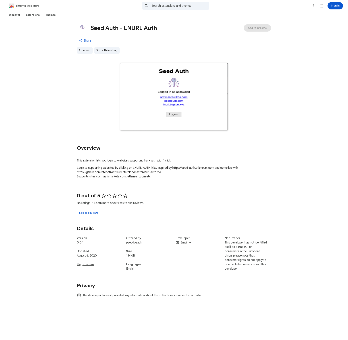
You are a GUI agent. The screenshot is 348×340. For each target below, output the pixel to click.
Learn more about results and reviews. (119, 203)
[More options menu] (313, 5)
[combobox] (180, 6)
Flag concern (85, 264)
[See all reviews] (88, 212)
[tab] (14, 15)
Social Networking (106, 50)
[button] (321, 6)
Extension (84, 50)
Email (184, 242)
